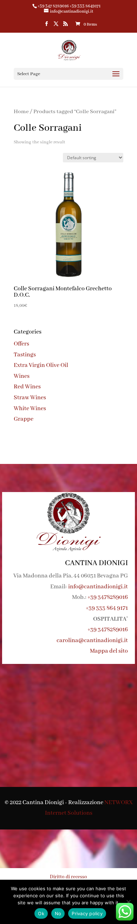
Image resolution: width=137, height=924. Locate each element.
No (58, 913)
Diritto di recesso (68, 877)
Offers (21, 344)
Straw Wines (30, 397)
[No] (128, 901)
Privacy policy (87, 913)
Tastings (25, 354)
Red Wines (27, 386)
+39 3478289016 (107, 597)
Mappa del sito (109, 651)
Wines (22, 376)
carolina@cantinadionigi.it (92, 640)
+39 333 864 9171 (107, 608)
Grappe (23, 419)
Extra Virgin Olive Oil (41, 365)
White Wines (30, 408)
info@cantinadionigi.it (98, 586)
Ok (41, 913)
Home (21, 111)
